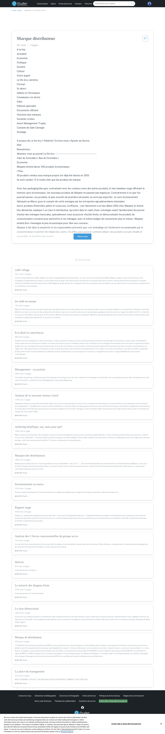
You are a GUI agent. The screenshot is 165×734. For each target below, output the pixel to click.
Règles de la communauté (133, 696)
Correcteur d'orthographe (69, 696)
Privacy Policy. (67, 731)
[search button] (132, 3)
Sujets (53, 4)
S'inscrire (88, 4)
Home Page (17, 10)
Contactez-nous (24, 696)
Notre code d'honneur (43, 701)
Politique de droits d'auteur (109, 696)
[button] (145, 39)
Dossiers (78, 4)
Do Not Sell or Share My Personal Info (126, 724)
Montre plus (82, 236)
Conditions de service (87, 701)
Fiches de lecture (65, 4)
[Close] (161, 723)
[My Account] (149, 4)
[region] (82, 724)
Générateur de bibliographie (45, 696)
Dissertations (42, 4)
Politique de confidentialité (65, 701)
